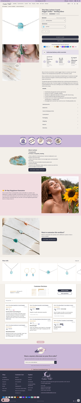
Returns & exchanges (20, 390)
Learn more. (48, 383)
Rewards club (18, 379)
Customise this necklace (49, 239)
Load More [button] (40, 342)
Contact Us (17, 393)
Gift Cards (30, 387)
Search (17, 377)
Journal (30, 379)
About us (30, 377)
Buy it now (60, 41)
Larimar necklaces (20, 6)
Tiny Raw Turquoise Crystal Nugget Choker (63, 321)
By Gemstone (5, 379)
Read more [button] (8, 319)
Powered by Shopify (12, 401)
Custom (4, 381)
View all (77, 260)
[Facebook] (75, 1)
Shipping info (18, 386)
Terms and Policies (40, 401)
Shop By (4, 384)
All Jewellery (4, 6)
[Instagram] (77, 1)
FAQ (16, 384)
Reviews (4, 390)
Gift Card (4, 388)
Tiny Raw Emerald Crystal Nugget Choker (39, 306)
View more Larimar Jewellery (37, 169)
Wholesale (30, 381)
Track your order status (20, 388)
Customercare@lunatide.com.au (48, 392)
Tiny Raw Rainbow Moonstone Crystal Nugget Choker (40, 320)
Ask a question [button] (64, 293)
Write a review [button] (64, 290)
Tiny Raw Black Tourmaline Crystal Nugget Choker (63, 306)
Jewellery (4, 377)
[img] (9, 307)
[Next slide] (77, 272)
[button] (52, 14)
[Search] (72, 3)
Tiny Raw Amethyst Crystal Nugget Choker (15, 325)
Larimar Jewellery (12, 6)
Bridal (3, 386)
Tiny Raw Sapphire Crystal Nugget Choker (15, 306)
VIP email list (18, 381)
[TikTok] (79, 1)
